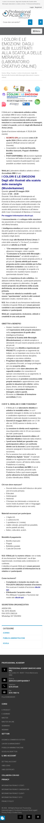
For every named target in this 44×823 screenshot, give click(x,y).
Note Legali (33, 810)
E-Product (6, 710)
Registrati (38, 7)
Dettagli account (9, 762)
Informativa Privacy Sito (12, 797)
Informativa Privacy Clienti (13, 793)
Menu (37, 31)
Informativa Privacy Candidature (15, 789)
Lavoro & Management (11, 744)
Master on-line (8, 722)
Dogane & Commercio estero (13, 740)
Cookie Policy (17, 812)
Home (4, 73)
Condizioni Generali (21, 810)
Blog (8, 73)
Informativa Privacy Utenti (13, 785)
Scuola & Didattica (9, 751)
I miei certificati (8, 769)
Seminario (6, 726)
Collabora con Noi (10, 775)
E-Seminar (6, 714)
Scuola (13, 73)
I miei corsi (6, 766)
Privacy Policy (8, 801)
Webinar (5, 730)
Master (5, 718)
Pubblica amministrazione (14, 638)
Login (32, 7)
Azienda (6, 633)
